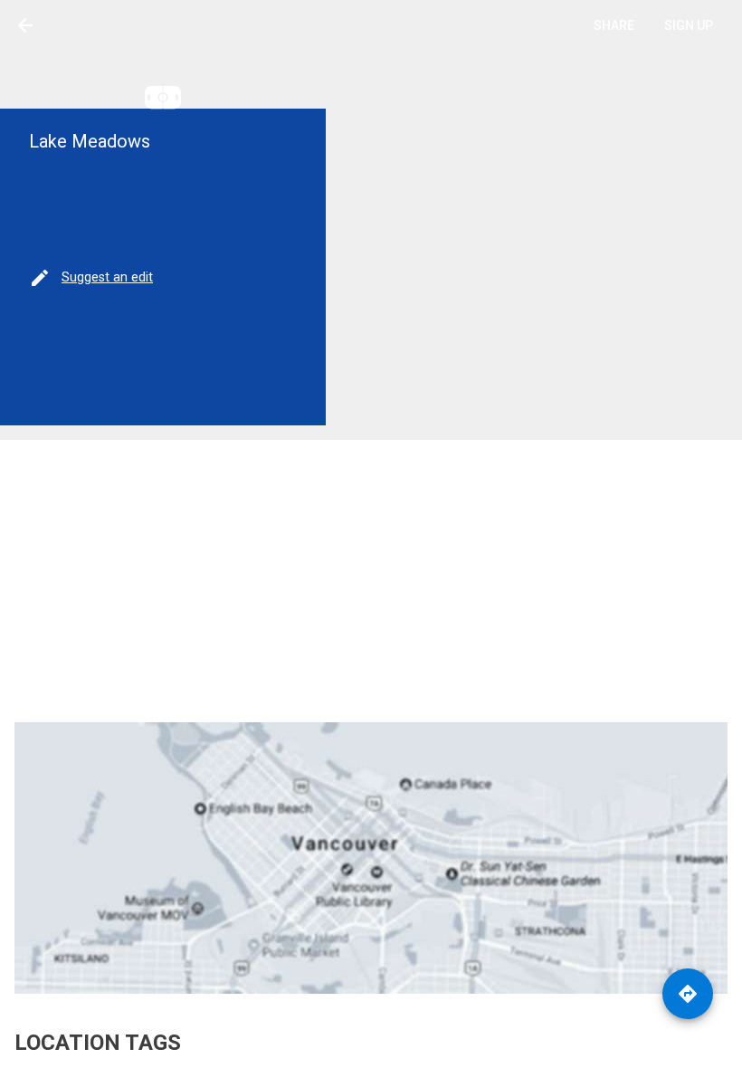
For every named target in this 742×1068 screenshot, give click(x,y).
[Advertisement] (371, 581)
